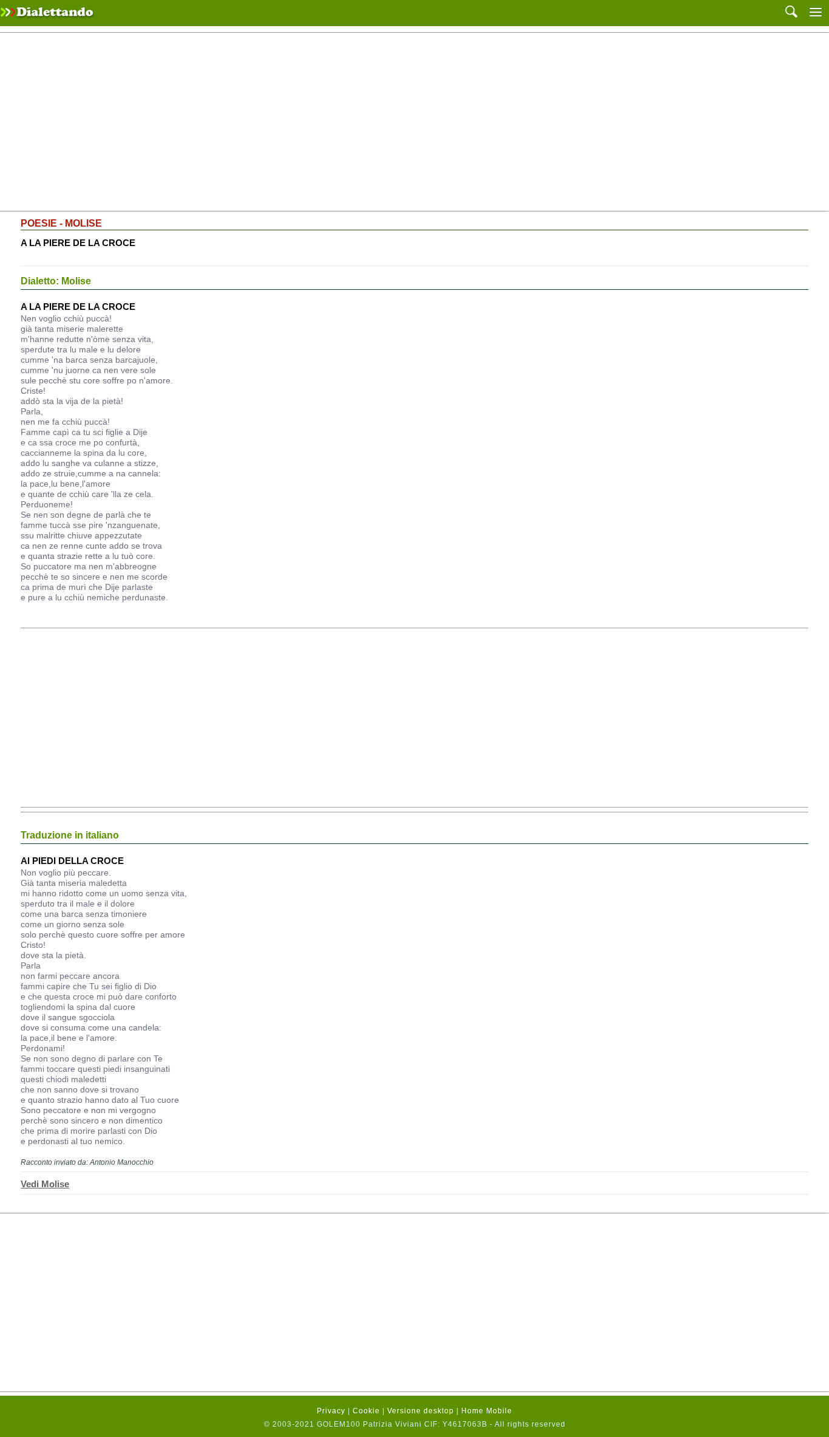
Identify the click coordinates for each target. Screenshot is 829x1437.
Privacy (331, 1411)
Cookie (366, 1411)
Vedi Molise (45, 1184)
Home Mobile (486, 1411)
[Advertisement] (414, 122)
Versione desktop (420, 1411)
